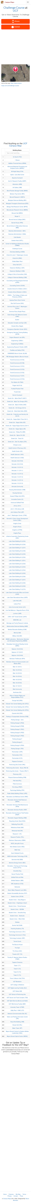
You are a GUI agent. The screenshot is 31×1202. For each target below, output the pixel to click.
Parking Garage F (17, 739)
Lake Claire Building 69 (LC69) (17, 586)
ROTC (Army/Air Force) (17, 843)
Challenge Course (14, 7)
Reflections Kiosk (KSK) (17, 827)
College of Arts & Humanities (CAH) (17, 274)
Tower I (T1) (17, 965)
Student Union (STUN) (17, 896)
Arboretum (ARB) (17, 184)
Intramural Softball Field (17, 502)
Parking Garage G (17, 742)
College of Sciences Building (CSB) (17, 277)
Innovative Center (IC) (17, 499)
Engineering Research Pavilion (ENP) (17, 347)
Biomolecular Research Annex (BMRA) (17, 210)
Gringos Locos (17, 445)
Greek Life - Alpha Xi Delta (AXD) (17, 404)
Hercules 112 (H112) (17, 474)
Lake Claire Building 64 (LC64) (17, 570)
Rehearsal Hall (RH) (17, 831)
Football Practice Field (17, 388)
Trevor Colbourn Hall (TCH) (17, 978)
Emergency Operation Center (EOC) (17, 329)
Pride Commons (17, 784)
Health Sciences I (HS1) (17, 454)
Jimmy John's (17, 506)
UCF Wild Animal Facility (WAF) (17, 1004)
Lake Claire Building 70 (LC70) (17, 589)
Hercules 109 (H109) (17, 464)
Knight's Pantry (17, 527)
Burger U (17, 216)
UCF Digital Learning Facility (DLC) (17, 988)
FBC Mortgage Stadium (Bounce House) (17, 356)
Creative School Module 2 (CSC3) (17, 292)
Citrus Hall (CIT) (17, 264)
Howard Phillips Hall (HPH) (17, 496)
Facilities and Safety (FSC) (17, 350)
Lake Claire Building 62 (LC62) (17, 563)
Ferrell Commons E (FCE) (17, 372)
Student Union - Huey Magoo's (17, 900)
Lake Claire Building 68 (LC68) (17, 583)
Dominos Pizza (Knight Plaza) (17, 311)
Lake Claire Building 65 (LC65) (17, 573)
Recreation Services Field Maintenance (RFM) (17, 805)
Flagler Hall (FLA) (17, 385)
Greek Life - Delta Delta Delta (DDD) (17, 411)
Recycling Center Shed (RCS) (17, 821)
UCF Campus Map (18, 144)
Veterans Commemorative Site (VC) (17, 1013)
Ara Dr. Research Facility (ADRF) (17, 181)
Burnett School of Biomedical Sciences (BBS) (17, 226)
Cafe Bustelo (17, 237)
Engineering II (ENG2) (17, 344)
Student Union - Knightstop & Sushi (17, 903)
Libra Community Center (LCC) (17, 607)
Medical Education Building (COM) (17, 629)
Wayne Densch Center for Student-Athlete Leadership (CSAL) (17, 1032)
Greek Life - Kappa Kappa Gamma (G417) (17, 425)
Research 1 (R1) (17, 834)
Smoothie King (17, 871)
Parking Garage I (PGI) (17, 748)
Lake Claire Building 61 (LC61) (17, 560)
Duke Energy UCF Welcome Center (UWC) (17, 315)
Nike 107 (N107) (17, 686)
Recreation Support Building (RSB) (17, 818)
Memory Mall (17, 633)
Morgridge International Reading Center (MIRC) (17, 645)
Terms (24, 1194)
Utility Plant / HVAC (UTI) (17, 1010)
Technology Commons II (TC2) (17, 935)
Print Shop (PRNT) (17, 787)
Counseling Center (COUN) (17, 285)
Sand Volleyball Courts (17, 853)
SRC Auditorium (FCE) (17, 884)
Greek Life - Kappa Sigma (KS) (17, 429)
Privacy (10, 1196)
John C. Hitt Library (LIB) (17, 509)
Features (11, 1194)
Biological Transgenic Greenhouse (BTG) (17, 203)
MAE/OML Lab (17, 620)
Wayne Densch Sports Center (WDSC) (17, 1036)
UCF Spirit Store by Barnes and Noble (17, 1001)
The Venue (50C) (17, 951)
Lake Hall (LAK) (17, 600)
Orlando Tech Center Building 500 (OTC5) (17, 707)
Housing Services (17, 493)
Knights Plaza (17, 533)
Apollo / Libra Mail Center (17, 174)
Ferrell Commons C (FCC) (17, 366)
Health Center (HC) (17, 451)
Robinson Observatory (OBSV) (17, 840)
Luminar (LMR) (17, 613)
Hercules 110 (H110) (17, 467)
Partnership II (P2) (17, 755)
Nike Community (17, 689)
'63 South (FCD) (17, 157)
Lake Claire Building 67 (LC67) (17, 580)
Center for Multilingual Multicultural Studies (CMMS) (17, 244)
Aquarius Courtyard (17, 178)
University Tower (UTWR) (17, 1007)
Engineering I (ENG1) (17, 340)
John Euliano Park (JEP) (17, 512)
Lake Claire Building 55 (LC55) (17, 541)
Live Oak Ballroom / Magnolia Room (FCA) (17, 610)
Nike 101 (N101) (17, 667)
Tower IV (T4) (17, 975)
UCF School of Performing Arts (17, 994)
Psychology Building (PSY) (17, 790)
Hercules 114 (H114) (17, 480)
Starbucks (17, 887)
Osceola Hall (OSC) (17, 713)
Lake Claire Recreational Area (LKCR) (17, 597)
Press (21, 1196)
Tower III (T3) (17, 972)
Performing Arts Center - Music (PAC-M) (17, 768)
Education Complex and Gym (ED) (17, 323)
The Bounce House (17, 944)
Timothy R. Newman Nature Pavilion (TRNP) (17, 958)
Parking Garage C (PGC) (17, 729)
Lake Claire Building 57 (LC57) (17, 547)
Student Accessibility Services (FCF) (17, 893)
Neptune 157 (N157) (17, 652)
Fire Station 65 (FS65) (17, 382)
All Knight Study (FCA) (17, 171)
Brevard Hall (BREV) (17, 213)
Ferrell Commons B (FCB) (17, 363)
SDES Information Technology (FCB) (17, 856)
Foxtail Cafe (17, 392)
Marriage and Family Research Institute (17, 623)
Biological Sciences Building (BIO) (17, 200)
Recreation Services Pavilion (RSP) (17, 810)
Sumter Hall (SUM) (17, 925)
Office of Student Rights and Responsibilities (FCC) (17, 696)
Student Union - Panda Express (17, 906)
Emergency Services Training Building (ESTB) (17, 333)
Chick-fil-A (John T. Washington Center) (17, 255)
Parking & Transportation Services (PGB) (17, 716)
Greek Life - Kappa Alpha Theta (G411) (17, 419)
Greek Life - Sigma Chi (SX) (17, 435)
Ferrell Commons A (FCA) (17, 360)
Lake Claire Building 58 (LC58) (17, 551)
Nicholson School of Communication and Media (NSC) (17, 662)
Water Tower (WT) (17, 1028)
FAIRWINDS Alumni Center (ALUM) (17, 353)
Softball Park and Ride (17, 877)
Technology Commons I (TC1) (17, 932)
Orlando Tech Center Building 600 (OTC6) (17, 710)
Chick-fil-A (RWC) (17, 258)
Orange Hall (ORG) (17, 700)
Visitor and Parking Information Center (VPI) (17, 1017)
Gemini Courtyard (17, 395)
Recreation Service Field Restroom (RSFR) (17, 800)
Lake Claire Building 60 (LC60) (17, 557)
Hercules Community (17, 486)
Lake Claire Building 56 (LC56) (17, 544)
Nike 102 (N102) (17, 670)
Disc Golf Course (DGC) (17, 303)
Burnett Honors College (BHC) (17, 219)
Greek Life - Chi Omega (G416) (17, 408)
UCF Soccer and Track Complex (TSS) (17, 997)
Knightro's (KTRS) (17, 530)
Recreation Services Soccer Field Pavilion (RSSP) (17, 813)
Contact (16, 1196)
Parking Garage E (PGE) (17, 736)
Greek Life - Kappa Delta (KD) (17, 422)
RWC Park (17, 850)
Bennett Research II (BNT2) (17, 197)
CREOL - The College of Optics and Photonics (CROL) (17, 296)
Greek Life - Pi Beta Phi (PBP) (17, 432)
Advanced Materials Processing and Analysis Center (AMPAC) (17, 167)
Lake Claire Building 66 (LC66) (17, 576)
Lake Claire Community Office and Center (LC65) (17, 593)
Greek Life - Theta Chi (17, 438)
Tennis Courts (17, 941)
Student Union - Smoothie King (17, 912)
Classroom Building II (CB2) (17, 271)
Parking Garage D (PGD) (17, 732)
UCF (15, 10)
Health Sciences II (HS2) (17, 457)
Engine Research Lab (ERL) (17, 337)
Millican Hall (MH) (17, 636)
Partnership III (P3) (17, 758)
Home (5, 1194)
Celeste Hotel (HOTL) (17, 240)
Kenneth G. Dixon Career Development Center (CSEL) (17, 519)
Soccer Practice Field (17, 874)
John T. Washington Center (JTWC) (17, 515)
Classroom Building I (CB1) (17, 268)
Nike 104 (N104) (17, 676)
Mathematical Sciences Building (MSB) (17, 626)
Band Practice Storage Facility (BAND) (17, 190)
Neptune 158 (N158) (17, 655)
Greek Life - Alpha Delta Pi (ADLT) (17, 398)
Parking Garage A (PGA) (17, 723)
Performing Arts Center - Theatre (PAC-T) (17, 771)
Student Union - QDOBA (17, 909)
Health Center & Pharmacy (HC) (17, 448)
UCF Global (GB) (17, 991)
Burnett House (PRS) (17, 223)
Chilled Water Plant (17, 261)
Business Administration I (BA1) (17, 231)
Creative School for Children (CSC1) (17, 289)
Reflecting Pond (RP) (17, 824)
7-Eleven (17, 160)
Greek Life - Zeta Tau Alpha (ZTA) (17, 441)
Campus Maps (9, 2)
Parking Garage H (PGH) (17, 745)
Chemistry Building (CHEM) (17, 252)
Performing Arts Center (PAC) (17, 764)
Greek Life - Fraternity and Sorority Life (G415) (17, 415)
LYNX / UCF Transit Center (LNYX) (17, 616)
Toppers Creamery (17, 962)
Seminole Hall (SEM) (17, 859)
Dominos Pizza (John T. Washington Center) (17, 307)
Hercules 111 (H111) (17, 470)
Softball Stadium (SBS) (17, 880)
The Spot (17, 948)
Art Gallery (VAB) (17, 187)
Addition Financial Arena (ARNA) (17, 163)
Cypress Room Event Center (17, 300)
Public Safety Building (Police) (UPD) (17, 793)
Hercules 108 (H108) (17, 461)
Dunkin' (17, 319)
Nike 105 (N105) (17, 679)
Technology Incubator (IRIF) (17, 938)
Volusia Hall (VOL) (17, 1025)
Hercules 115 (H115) (17, 483)
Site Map (18, 1194)
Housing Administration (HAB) (17, 490)
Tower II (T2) (17, 969)
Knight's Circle (17, 523)
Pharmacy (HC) (17, 774)
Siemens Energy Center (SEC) (17, 863)
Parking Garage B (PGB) (17, 726)
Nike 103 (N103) (17, 673)
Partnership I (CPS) (17, 752)
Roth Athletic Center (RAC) (17, 847)
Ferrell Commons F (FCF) (17, 376)
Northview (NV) (17, 692)
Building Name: (17, 150)
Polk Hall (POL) (17, 780)
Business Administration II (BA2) (17, 234)
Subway (17, 922)
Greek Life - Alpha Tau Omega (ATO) (17, 401)
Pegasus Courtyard (17, 761)
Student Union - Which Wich (17, 919)
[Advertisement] (15, 46)
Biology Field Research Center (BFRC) (17, 207)
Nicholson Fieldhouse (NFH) (17, 658)
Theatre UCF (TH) (17, 954)
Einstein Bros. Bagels (17, 326)
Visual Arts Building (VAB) (17, 1022)
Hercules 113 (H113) (17, 477)
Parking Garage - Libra (17, 720)
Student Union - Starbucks (17, 916)
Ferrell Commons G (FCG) (17, 379)
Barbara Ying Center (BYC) (17, 194)
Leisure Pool (17, 604)
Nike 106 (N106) (17, 683)
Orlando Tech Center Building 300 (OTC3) (17, 704)
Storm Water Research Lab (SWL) (17, 890)
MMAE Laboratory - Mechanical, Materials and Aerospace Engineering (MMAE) (17, 640)
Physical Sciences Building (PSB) (17, 777)
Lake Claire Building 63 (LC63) (17, 567)
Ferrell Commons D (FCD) (17, 369)
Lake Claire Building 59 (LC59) (17, 554)
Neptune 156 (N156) (17, 649)
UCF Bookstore (17, 981)
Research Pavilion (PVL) (17, 837)
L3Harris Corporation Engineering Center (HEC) (17, 537)
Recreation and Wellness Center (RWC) (17, 796)
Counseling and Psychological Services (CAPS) (17, 281)
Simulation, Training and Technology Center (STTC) (17, 866)
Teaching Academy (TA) (17, 928)
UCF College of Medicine (17, 985)
